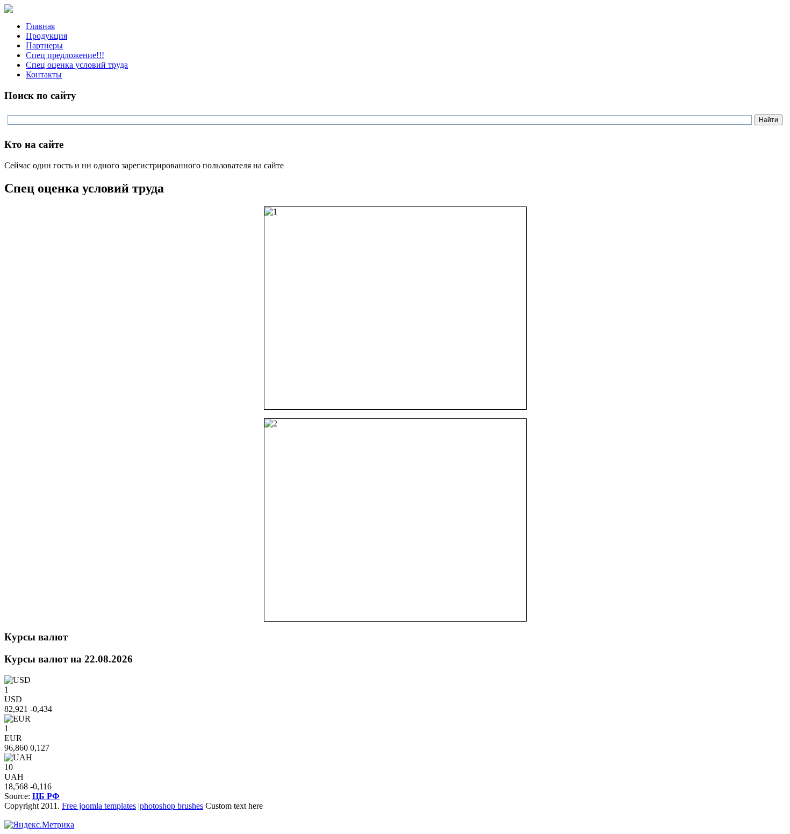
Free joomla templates (99, 805)
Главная (40, 26)
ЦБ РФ (46, 796)
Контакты (44, 74)
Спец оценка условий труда (77, 64)
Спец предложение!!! (65, 55)
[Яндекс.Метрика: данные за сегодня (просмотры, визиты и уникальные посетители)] (39, 825)
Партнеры (44, 45)
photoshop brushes (171, 805)
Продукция (46, 35)
